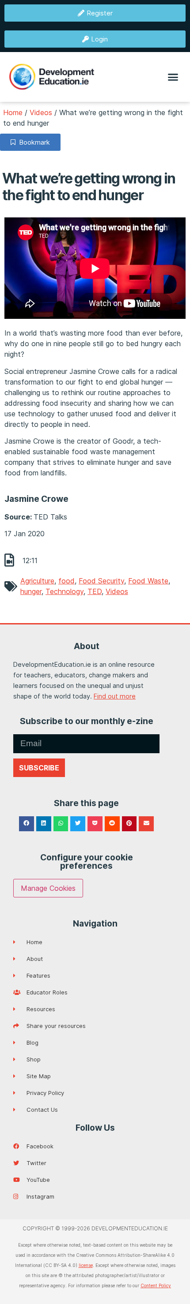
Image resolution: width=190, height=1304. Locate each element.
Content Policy (156, 1285)
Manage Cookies (48, 888)
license (86, 1265)
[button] (173, 77)
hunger (31, 591)
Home (13, 112)
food (66, 580)
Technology (65, 591)
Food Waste (148, 580)
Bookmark (32, 142)
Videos (41, 112)
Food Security (101, 580)
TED (94, 591)
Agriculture (37, 580)
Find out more (115, 696)
